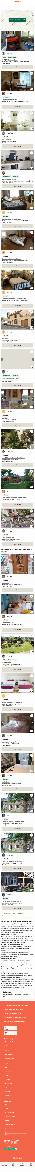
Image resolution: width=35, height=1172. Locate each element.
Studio (9, 662)
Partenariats (7, 1079)
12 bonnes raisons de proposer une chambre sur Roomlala (16, 1133)
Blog (6, 1067)
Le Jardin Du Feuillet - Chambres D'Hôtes (12, 702)
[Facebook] (5, 1142)
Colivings (7, 1050)
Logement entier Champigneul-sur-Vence (14, 1021)
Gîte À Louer (5, 338)
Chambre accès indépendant (9, 99)
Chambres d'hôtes (9, 1054)
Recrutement (8, 1071)
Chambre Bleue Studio (8, 622)
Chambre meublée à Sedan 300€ (11, 378)
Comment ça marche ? (10, 1116)
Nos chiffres (7, 1091)
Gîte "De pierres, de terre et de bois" (11, 901)
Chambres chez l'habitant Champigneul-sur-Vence (16, 1005)
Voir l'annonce (17, 67)
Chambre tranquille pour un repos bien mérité (14, 298)
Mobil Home (5, 418)
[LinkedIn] (15, 1142)
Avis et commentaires (10, 1128)
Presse (6, 1075)
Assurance (7, 1120)
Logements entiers (9, 1058)
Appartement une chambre (9, 179)
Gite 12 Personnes (6, 139)
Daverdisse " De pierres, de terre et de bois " (13, 821)
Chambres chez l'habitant (11, 1041)
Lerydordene (5, 583)
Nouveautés (8, 1095)
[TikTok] (12, 1142)
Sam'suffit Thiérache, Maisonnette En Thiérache (13, 458)
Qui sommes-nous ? (9, 1112)
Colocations (8, 1046)
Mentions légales (9, 1083)
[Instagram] (8, 1142)
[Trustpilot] (10, 1150)
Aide (6, 1104)
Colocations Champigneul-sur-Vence (13, 1009)
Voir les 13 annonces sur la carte (17, 19)
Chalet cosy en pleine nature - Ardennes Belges (14, 497)
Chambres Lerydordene (8, 537)
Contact (7, 1108)
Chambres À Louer (12, 60)
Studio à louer (5, 782)
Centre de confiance (10, 1124)
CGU (6, 1087)
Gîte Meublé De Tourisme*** (9, 742)
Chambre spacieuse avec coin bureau (11, 219)
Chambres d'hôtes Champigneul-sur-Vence (15, 1017)
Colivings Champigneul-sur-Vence (12, 1013)
